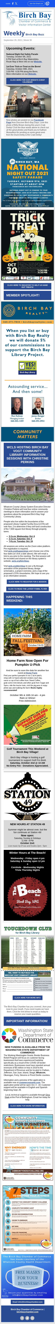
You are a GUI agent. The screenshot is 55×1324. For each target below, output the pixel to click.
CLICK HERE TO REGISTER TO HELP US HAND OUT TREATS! (27, 286)
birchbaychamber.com (27, 1312)
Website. (38, 62)
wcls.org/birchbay (20, 561)
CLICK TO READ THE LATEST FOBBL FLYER (27, 589)
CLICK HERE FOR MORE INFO (28, 998)
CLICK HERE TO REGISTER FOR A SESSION (27, 582)
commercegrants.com (29, 1082)
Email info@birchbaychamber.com (27, 1302)
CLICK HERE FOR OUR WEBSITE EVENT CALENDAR (27, 81)
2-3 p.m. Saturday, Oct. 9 (20, 539)
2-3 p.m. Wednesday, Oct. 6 (22, 536)
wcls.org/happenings (18, 551)
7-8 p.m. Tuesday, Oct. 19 (21, 541)
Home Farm (31, 673)
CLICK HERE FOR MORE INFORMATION (27, 1106)
